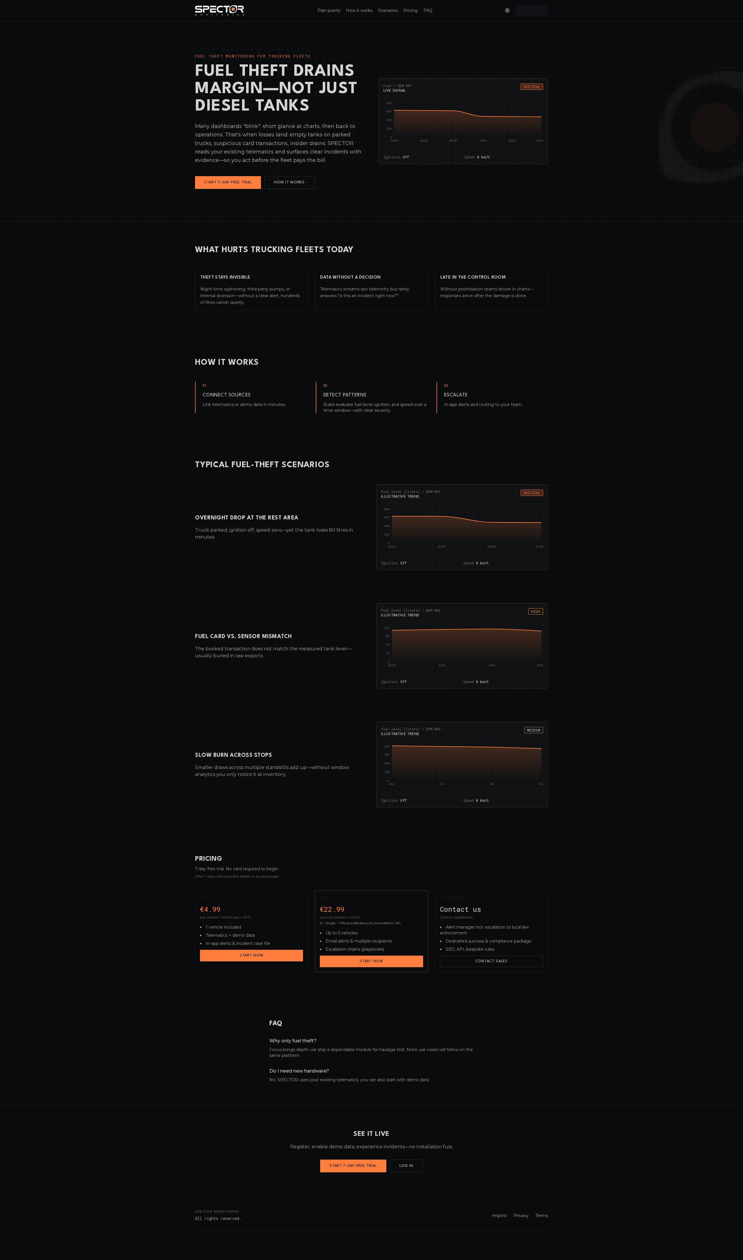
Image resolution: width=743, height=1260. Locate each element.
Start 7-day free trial (228, 182)
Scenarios (388, 10)
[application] (463, 124)
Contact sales (491, 961)
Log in (406, 1166)
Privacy (521, 1215)
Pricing (410, 10)
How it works (359, 10)
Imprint (499, 1215)
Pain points (329, 10)
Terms (541, 1215)
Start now (251, 955)
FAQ (427, 10)
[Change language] (507, 10)
